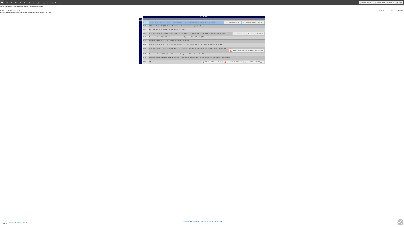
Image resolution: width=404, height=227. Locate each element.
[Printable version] (29, 2)
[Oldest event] (7, 2)
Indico (19, 222)
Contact (189, 221)
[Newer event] (20, 2)
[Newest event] (24, 2)
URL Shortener (211, 221)
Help (184, 221)
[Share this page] (400, 222)
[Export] (39, 2)
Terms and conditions (199, 221)
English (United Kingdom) (384, 3)
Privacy (219, 221)
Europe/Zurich (366, 3)
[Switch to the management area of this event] (59, 2)
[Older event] (12, 2)
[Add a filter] (34, 2)
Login (400, 3)
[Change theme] (49, 2)
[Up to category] (16, 2)
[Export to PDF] (44, 2)
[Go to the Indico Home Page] (2, 2)
